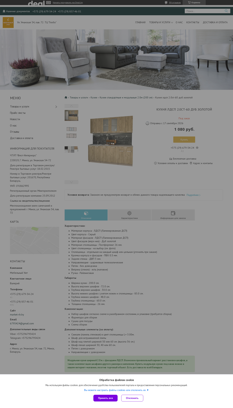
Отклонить (132, 398)
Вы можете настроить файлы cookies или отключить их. (115, 390)
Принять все (105, 398)
